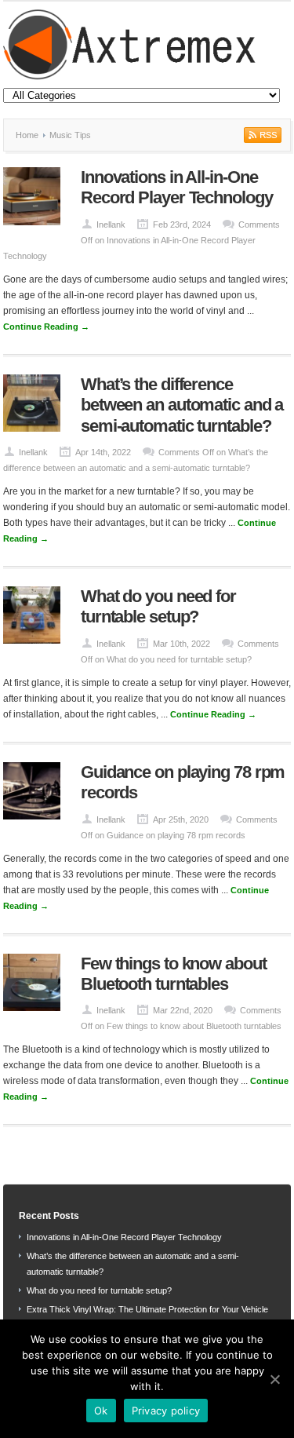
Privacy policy (166, 1410)
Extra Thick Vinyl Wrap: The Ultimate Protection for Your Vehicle (147, 1309)
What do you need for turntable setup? (158, 606)
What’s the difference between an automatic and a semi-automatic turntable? (182, 405)
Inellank (110, 224)
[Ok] (274, 1379)
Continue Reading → (46, 326)
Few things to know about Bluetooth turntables (174, 974)
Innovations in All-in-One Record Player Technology (177, 187)
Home (27, 135)
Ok (101, 1410)
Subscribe (261, 135)
